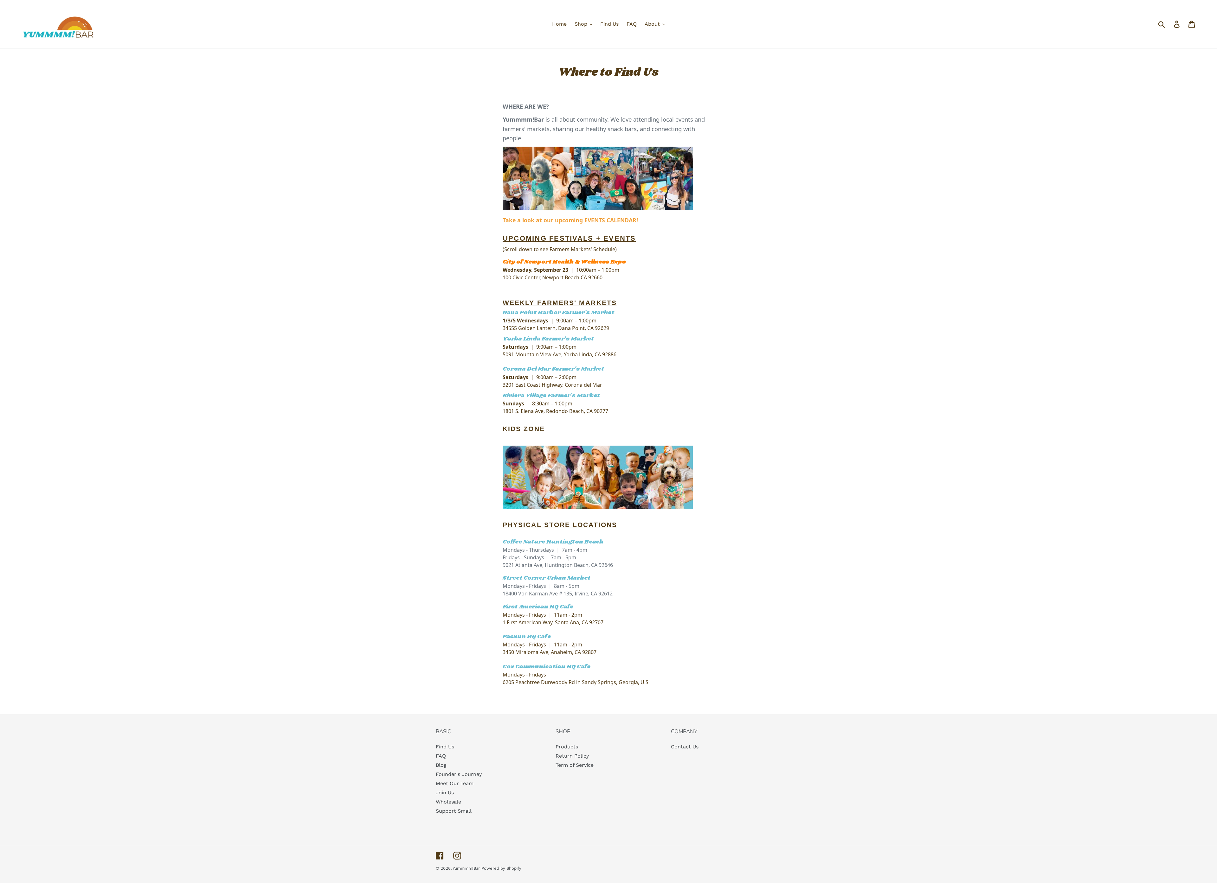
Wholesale (448, 802)
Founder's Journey (459, 774)
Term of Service (575, 765)
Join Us (445, 793)
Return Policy (572, 756)
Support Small (454, 811)
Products (567, 747)
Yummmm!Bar (466, 868)
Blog (441, 765)
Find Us (445, 747)
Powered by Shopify (501, 868)
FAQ (441, 756)
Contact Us (685, 747)
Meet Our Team (454, 783)
